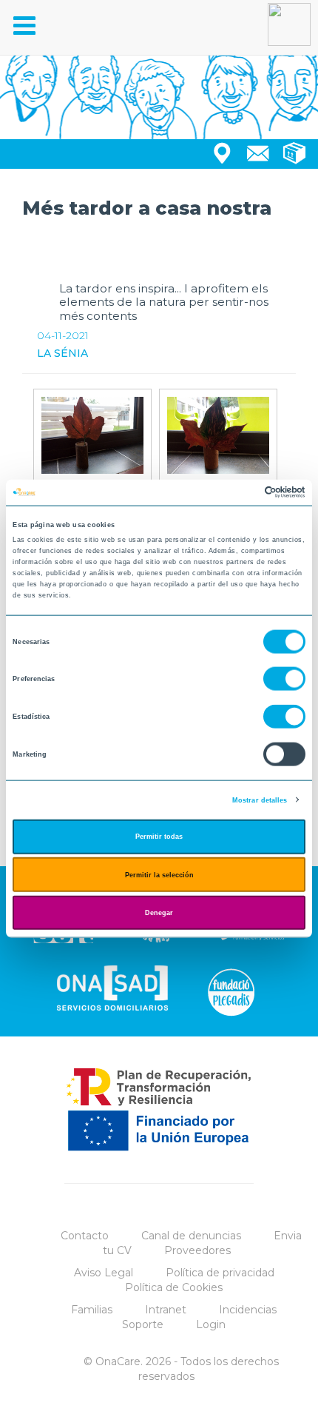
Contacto (85, 1235)
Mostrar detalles (260, 799)
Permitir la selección (159, 874)
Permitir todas (159, 836)
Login (211, 1324)
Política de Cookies (174, 1287)
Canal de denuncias (191, 1235)
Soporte (142, 1324)
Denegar (159, 913)
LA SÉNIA (62, 353)
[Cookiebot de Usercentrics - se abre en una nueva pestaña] (240, 492)
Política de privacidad (220, 1272)
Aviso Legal (103, 1272)
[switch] (284, 679)
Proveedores (197, 1250)
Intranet (165, 1309)
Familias (91, 1309)
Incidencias (248, 1309)
